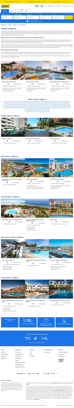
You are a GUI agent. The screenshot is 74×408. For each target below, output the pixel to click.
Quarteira (56, 102)
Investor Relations (4, 354)
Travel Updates (62, 354)
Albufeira (26, 102)
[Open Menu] (72, 6)
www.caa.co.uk (36, 399)
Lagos (41, 106)
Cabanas (48, 106)
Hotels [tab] (26, 10)
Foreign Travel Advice (63, 352)
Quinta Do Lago (47, 102)
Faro (33, 102)
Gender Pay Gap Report (20, 362)
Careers (17, 360)
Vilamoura (18, 102)
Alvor (61, 106)
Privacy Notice (4, 356)
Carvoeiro (45, 110)
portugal (10, 24)
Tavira (39, 102)
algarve (15, 24)
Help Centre (17, 352)
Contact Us (3, 358)
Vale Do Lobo (37, 110)
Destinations (3, 24)
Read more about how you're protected (37, 342)
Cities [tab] (12, 10)
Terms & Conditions (19, 354)
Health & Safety (62, 356)
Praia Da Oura (65, 102)
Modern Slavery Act (19, 364)
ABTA (63, 388)
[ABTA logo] (37, 6)
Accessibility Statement (20, 366)
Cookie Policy (18, 358)
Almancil (28, 110)
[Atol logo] (35, 338)
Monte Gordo (33, 106)
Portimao (16, 106)
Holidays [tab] (5, 10)
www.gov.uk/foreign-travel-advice (57, 382)
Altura (67, 106)
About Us (3, 352)
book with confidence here (58, 390)
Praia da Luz (7, 106)
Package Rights (18, 356)
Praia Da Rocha (9, 102)
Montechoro (24, 106)
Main (31, 352)
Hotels (31, 354)
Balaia (55, 106)
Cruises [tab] (20, 10)
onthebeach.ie (47, 352)
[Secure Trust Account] (44, 338)
